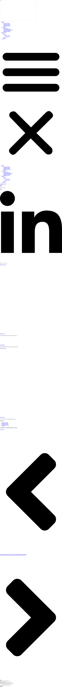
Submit (1, 686)
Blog (4, 34)
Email (1, 681)
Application (3, 27)
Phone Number (2, 682)
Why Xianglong (4, 32)
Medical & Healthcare (7, 31)
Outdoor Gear (6, 28)
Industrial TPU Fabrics (7, 24)
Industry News (7, 35)
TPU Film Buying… (2, 417)
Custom (5, 177)
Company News (7, 36)
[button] (31, 102)
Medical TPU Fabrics (7, 168)
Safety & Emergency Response (8, 29)
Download (5, 181)
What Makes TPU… (2, 333)
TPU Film (5, 26)
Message (1, 685)
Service (3, 33)
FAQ (4, 37)
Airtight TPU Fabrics (7, 23)
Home (3, 21)
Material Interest (2, 683)
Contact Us (3, 38)
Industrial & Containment (7, 30)
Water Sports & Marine (7, 172)
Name (1, 680)
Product (3, 22)
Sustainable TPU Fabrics (7, 25)
